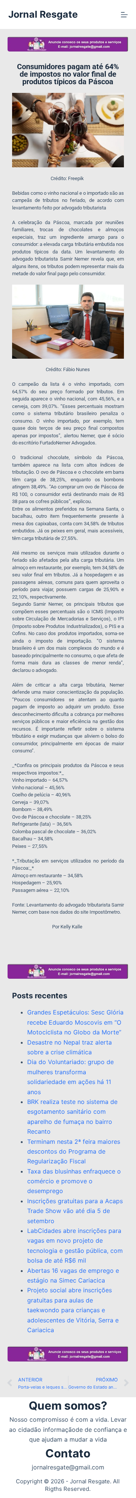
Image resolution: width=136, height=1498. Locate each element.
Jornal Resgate (43, 14)
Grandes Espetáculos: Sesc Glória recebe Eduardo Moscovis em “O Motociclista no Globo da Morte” (75, 1022)
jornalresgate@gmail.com (68, 1467)
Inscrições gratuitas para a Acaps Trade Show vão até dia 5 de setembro (75, 1211)
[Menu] (124, 14)
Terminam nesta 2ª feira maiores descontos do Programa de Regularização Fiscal (73, 1151)
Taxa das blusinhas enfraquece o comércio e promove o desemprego (74, 1181)
